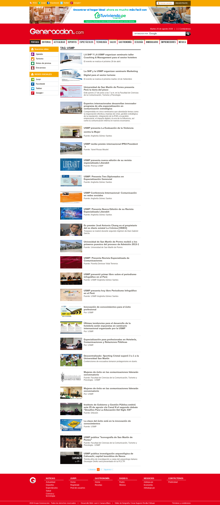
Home (73, 482)
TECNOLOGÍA (101, 42)
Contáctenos (185, 29)
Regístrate (74, 485)
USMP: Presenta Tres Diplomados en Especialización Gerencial (104, 177)
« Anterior (92, 469)
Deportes (50, 485)
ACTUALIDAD (59, 42)
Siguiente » (108, 469)
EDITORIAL (46, 42)
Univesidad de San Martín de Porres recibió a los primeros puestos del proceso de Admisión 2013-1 (111, 243)
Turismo (39, 59)
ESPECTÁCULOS (86, 42)
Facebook (54, 3)
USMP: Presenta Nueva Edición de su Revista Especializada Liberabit (109, 210)
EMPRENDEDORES (168, 42)
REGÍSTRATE (182, 3)
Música (122, 485)
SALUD (113, 42)
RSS (35, 3)
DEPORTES (72, 42)
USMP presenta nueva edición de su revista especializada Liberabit (108, 161)
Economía (148, 485)
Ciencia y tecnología (50, 495)
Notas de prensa (43, 63)
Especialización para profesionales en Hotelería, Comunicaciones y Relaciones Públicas (110, 340)
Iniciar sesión (166, 3)
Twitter (66, 3)
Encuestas (41, 68)
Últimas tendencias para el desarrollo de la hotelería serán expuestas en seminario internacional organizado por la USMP (107, 326)
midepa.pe (148, 482)
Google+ (77, 3)
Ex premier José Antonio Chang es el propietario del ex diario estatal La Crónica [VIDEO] (110, 226)
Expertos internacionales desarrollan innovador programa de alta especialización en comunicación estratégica (110, 106)
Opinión (39, 54)
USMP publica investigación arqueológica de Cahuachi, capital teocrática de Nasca (108, 454)
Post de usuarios (77, 488)
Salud (48, 491)
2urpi (43, 3)
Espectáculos (52, 488)
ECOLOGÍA (139, 42)
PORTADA (35, 42)
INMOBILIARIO (152, 42)
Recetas (98, 485)
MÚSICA (182, 42)
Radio (122, 482)
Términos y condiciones (181, 503)
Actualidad (50, 482)
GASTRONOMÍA (125, 42)
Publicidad (173, 482)
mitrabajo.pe (149, 488)
